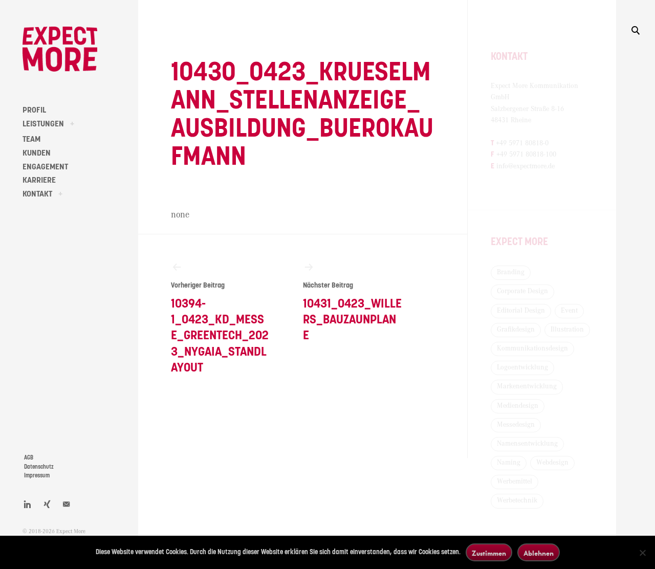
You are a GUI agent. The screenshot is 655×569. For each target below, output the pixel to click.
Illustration (567, 329)
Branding (511, 272)
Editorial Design (521, 310)
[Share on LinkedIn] (28, 504)
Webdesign (552, 462)
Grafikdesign (516, 329)
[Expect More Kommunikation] (60, 49)
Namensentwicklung (527, 443)
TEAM (31, 139)
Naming (508, 462)
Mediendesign (517, 405)
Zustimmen (489, 553)
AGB (28, 458)
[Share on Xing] (47, 504)
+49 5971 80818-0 (522, 143)
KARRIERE (39, 180)
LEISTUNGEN (43, 124)
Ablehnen (538, 553)
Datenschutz (39, 467)
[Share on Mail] (66, 504)
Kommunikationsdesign (532, 348)
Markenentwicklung (527, 386)
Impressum (37, 475)
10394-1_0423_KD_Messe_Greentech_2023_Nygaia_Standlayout (220, 328)
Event (569, 310)
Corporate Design (522, 291)
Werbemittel (514, 481)
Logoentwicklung (522, 367)
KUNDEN (37, 153)
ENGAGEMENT (45, 167)
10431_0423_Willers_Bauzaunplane (352, 312)
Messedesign (516, 424)
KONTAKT (37, 194)
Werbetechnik (517, 500)
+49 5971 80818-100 (526, 154)
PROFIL (34, 110)
